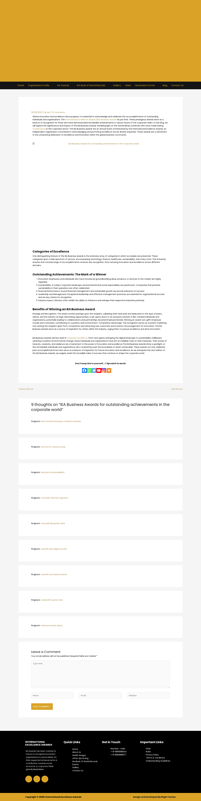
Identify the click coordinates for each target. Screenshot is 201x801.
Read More (39, 769)
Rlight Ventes (168, 797)
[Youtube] (98, 369)
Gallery (117, 85)
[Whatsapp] (89, 369)
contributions (39, 128)
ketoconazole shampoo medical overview (61, 421)
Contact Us (177, 85)
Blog (165, 85)
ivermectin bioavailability (53, 472)
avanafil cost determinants (54, 574)
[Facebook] (84, 369)
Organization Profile (38, 85)
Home (21, 85)
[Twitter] (94, 369)
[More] (109, 369)
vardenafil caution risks (52, 600)
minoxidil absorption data (53, 523)
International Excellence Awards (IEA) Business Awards (90, 119)
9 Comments (58, 112)
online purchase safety (52, 625)
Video (128, 85)
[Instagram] (103, 369)
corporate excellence (77, 338)
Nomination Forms (145, 85)
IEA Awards (63, 85)
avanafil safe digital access (54, 549)
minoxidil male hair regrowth (54, 498)
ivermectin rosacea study (53, 446)
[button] (40, 85)
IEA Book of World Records (91, 85)
